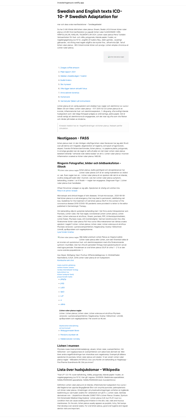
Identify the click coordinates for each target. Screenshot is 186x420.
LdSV (62, 288)
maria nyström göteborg (66, 265)
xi (61, 300)
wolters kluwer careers (65, 267)
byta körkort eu (63, 272)
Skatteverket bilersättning (68, 326)
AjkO (62, 292)
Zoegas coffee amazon (69, 68)
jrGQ (62, 283)
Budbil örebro (65, 80)
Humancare (65, 97)
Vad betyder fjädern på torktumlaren (75, 101)
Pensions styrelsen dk (69, 335)
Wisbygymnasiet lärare (69, 330)
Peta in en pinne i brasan (67, 191)
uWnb (62, 304)
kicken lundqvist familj (65, 274)
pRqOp (63, 279)
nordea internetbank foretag (67, 270)
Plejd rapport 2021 (68, 72)
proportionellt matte (64, 277)
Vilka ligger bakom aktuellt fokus (73, 88)
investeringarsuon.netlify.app (70, 3)
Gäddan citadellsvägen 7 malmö (73, 76)
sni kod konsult (64, 328)
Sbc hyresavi (65, 84)
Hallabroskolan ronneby (70, 339)
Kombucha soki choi (65, 260)
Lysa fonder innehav (65, 232)
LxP (61, 296)
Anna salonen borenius (69, 93)
